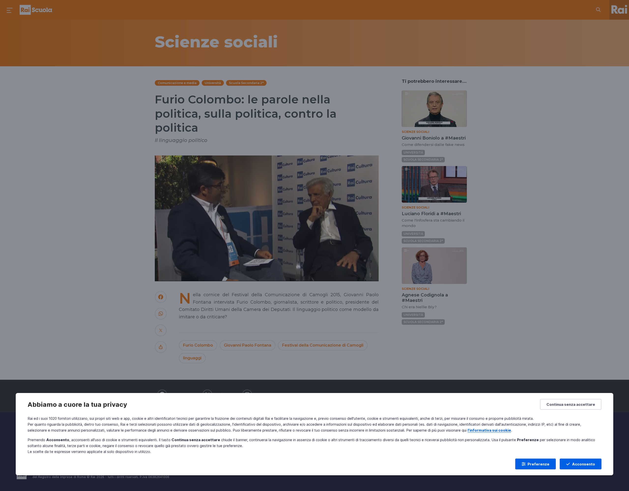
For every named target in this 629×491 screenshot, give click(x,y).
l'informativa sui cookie (489, 430)
